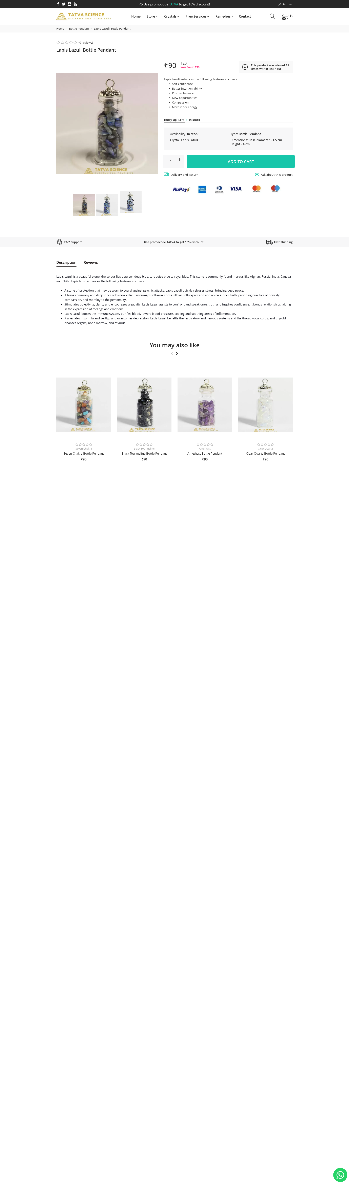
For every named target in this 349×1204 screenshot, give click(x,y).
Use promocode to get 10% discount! (176, 4)
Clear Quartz (265, 448)
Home (136, 16)
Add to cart (241, 161)
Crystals (170, 16)
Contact (245, 16)
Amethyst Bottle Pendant (204, 453)
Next (151, 123)
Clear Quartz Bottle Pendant (265, 453)
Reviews (91, 262)
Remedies (223, 16)
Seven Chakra (84, 448)
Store (151, 16)
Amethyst (205, 448)
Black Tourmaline (144, 448)
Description (66, 262)
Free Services (196, 16)
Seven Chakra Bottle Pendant (84, 453)
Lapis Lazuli (189, 140)
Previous (63, 123)
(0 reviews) (86, 42)
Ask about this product (277, 175)
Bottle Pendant (79, 28)
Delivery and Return (184, 175)
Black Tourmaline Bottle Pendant (144, 453)
